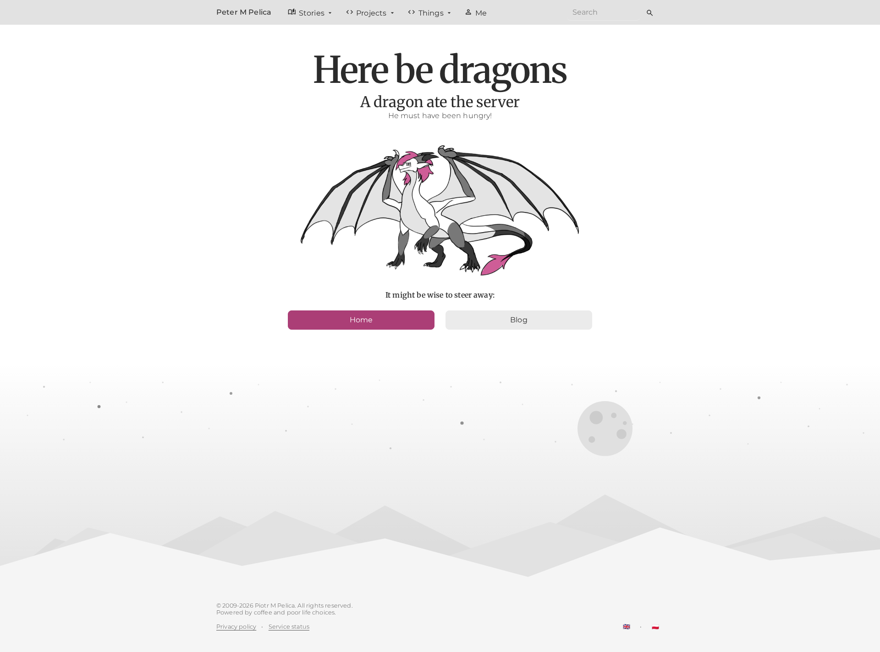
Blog (519, 319)
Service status (289, 626)
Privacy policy (236, 626)
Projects (367, 12)
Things (426, 12)
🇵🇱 (655, 626)
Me (475, 12)
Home (361, 319)
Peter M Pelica (243, 12)
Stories (307, 12)
